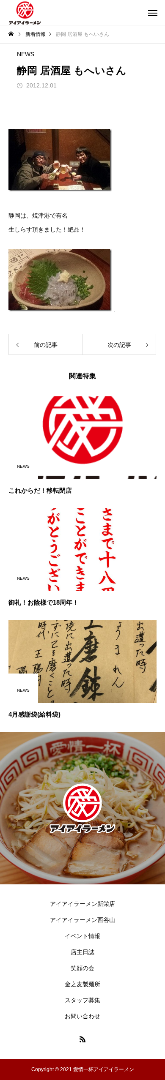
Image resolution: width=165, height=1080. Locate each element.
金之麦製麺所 (82, 984)
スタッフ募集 (82, 1000)
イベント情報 (82, 936)
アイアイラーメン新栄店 (82, 903)
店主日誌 (82, 952)
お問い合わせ (82, 1016)
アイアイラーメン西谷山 (82, 919)
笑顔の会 (82, 968)
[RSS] (82, 1039)
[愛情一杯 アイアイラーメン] (24, 12)
